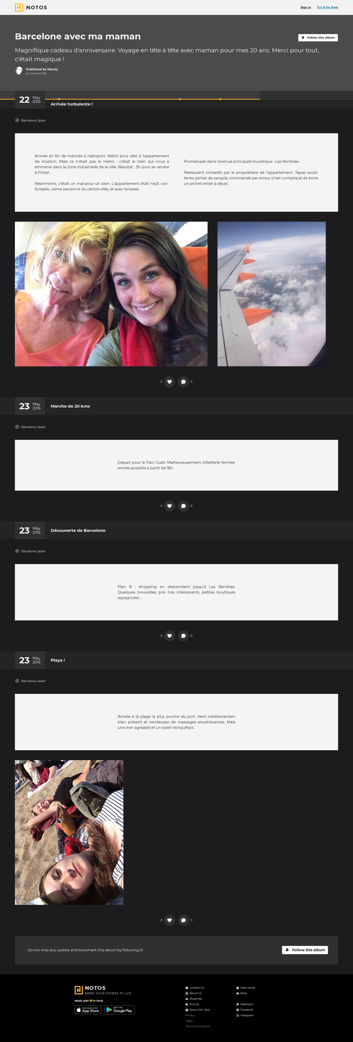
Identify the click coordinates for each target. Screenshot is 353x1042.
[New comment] (183, 381)
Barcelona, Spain (33, 120)
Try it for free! (327, 7)
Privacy (190, 1015)
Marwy (52, 69)
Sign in (305, 7)
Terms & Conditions (198, 1026)
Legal (189, 1020)
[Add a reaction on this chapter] (169, 381)
